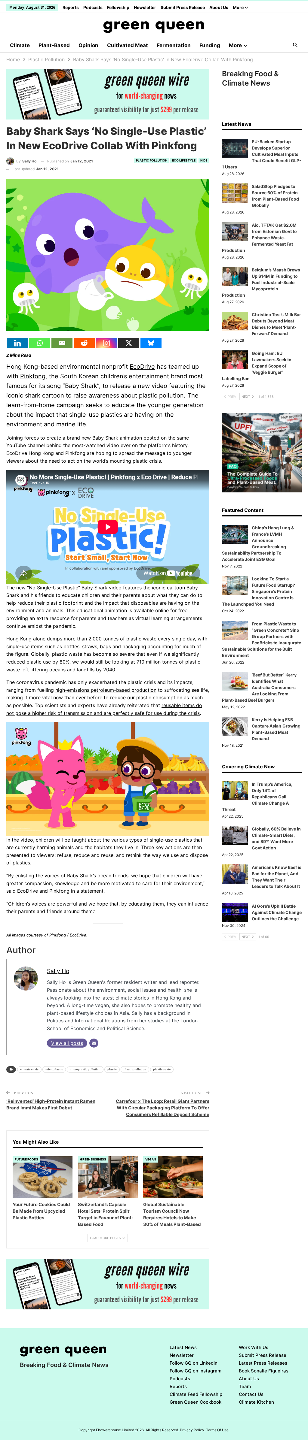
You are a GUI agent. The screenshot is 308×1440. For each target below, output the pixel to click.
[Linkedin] (17, 343)
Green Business (93, 1159)
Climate (20, 45)
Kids (204, 160)
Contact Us (251, 1394)
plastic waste (162, 1069)
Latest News (183, 1347)
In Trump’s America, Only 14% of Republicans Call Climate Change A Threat (257, 797)
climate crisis (29, 1069)
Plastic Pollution (151, 160)
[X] (128, 343)
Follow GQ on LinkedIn (193, 1363)
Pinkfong (32, 376)
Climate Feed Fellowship (196, 1394)
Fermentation (174, 45)
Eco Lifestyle (184, 160)
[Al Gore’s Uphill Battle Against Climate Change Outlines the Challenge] (235, 912)
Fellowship (118, 7)
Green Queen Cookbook (195, 1402)
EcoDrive (142, 366)
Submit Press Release (183, 7)
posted (151, 438)
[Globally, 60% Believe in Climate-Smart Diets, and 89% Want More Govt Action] (235, 835)
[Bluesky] (151, 343)
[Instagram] (106, 343)
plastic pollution (135, 1069)
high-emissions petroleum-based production (105, 690)
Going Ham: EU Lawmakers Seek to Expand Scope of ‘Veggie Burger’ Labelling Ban (256, 366)
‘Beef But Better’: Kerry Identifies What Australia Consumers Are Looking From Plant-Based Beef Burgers (259, 687)
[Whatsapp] (39, 343)
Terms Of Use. (217, 1430)
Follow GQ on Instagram (195, 1371)
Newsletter (145, 7)
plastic (112, 1069)
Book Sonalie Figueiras (263, 1371)
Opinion (88, 45)
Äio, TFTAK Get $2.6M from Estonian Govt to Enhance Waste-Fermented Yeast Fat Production (259, 237)
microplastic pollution (85, 1069)
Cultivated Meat (127, 45)
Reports (71, 7)
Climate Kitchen (256, 1402)
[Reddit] (84, 343)
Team (245, 1386)
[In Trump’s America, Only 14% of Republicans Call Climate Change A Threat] (235, 790)
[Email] (61, 343)
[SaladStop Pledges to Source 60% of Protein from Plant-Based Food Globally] (235, 193)
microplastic (54, 1069)
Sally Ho (58, 971)
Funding (209, 45)
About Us (218, 7)
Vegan (150, 1159)
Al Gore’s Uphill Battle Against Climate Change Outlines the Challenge (277, 912)
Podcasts (93, 7)
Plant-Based (54, 45)
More (239, 7)
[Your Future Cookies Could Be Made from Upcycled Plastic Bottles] (42, 1177)
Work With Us (253, 1347)
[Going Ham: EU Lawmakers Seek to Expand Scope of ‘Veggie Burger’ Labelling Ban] (235, 360)
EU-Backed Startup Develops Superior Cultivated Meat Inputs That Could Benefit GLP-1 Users (261, 154)
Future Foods (26, 1159)
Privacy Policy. (192, 1430)
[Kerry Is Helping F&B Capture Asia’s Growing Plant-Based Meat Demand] (235, 726)
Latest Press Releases (263, 1363)
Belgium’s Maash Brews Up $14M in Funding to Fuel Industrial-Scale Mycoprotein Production (261, 282)
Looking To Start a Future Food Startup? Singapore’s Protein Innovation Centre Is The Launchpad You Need (258, 591)
